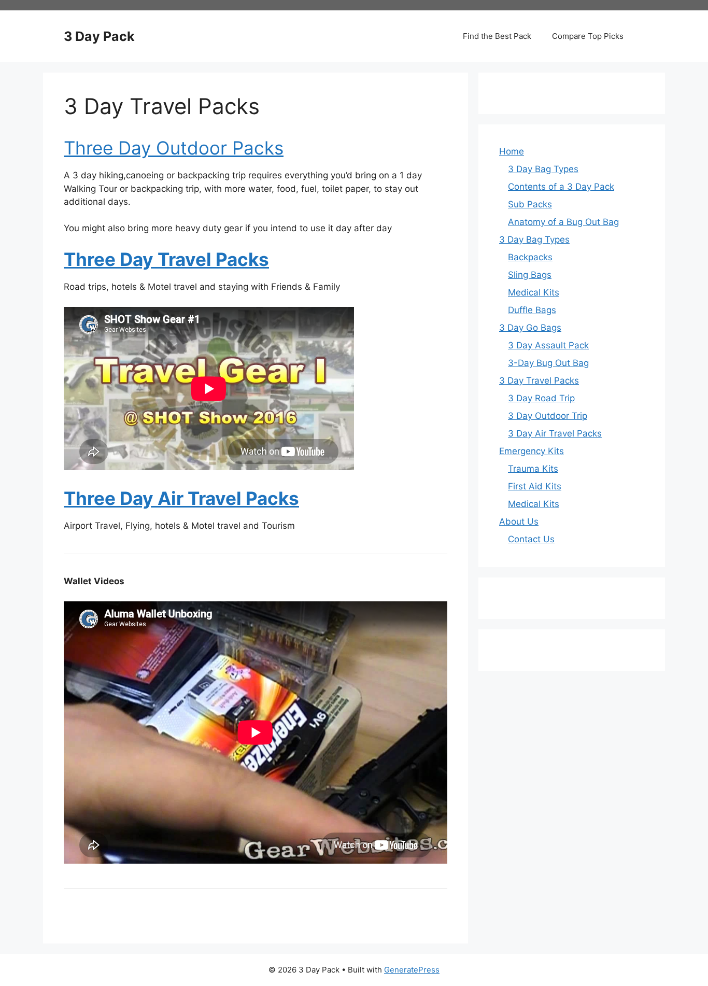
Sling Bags (529, 275)
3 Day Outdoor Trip (547, 416)
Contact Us (531, 539)
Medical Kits (533, 292)
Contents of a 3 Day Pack (561, 186)
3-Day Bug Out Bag (548, 363)
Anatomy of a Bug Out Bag (563, 222)
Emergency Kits (531, 451)
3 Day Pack (99, 36)
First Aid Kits (534, 486)
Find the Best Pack (497, 36)
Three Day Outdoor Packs (174, 148)
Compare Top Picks (588, 36)
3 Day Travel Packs (539, 380)
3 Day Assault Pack (548, 345)
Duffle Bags (532, 310)
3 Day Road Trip (541, 398)
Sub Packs (530, 204)
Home (511, 151)
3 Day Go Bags (530, 327)
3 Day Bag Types (543, 169)
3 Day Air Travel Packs (555, 433)
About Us (519, 521)
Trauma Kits (533, 468)
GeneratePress (412, 970)
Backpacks (530, 257)
